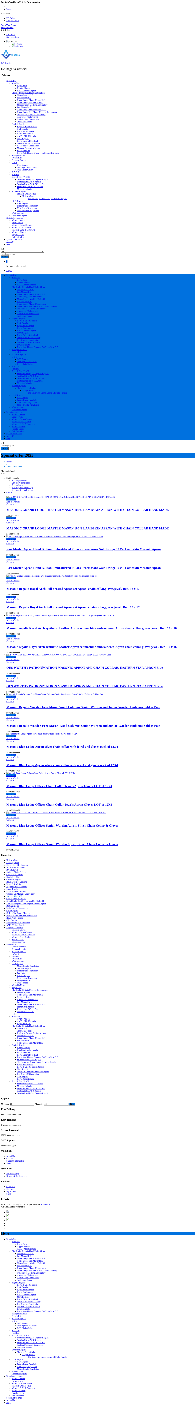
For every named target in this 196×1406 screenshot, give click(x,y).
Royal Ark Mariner (25, 134)
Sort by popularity (19, 480)
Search (5, 257)
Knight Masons (12, 860)
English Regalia (18, 1045)
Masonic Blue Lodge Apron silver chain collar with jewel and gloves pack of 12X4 (62, 746)
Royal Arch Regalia (25, 131)
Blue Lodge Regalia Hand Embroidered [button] (28, 93)
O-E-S (14, 1014)
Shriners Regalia (19, 949)
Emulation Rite (23, 150)
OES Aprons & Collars (27, 167)
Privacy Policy (12, 1174)
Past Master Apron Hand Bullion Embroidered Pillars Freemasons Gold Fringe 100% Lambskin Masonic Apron (83, 549)
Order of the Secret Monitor (28, 143)
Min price (5, 1104)
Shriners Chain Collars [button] (26, 194)
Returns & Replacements (16, 1176)
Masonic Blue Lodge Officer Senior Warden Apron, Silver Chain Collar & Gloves (62, 825)
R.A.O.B (15, 172)
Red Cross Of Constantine (28, 1074)
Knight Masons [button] (28, 196)
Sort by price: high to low (22, 490)
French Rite (17, 158)
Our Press (10, 1186)
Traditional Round (24, 122)
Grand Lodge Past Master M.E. (30, 995)
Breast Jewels (17, 222)
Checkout (10, 1189)
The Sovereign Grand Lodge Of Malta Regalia (47, 198)
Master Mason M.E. (25, 1011)
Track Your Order (8, 25)
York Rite (16, 1016)
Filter (72, 1104)
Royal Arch (22, 86)
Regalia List (11, 944)
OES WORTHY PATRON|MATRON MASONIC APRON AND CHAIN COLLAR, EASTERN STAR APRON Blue (84, 667)
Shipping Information (15, 1161)
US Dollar (10, 18)
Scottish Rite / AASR (21, 1081)
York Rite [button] (16, 83)
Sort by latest (17, 485)
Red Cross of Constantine (28, 146)
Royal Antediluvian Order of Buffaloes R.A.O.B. (38, 153)
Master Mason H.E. (25, 95)
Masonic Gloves (18, 232)
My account (11, 1191)
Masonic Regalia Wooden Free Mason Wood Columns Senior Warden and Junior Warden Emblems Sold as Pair (83, 707)
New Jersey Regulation (27, 208)
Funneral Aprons (19, 160)
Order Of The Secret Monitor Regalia (33, 1072)
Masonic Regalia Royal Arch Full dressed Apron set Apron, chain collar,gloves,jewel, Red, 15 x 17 (73, 588)
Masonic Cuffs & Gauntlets (23, 230)
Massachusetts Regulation (28, 210)
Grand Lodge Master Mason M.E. (31, 110)
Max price (39, 1104)
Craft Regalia (22, 129)
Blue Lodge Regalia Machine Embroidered (30, 990)
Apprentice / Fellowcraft (27, 117)
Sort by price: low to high (22, 487)
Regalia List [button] (11, 81)
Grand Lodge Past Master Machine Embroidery (37, 112)
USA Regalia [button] (17, 201)
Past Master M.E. (24, 107)
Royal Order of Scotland (27, 141)
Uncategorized (12, 862)
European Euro (12, 20)
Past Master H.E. (24, 98)
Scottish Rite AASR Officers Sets (31, 184)
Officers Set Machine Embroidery (31, 114)
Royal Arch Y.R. (24, 1023)
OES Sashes (22, 165)
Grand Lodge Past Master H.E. (30, 102)
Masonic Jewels (18, 220)
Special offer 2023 (14, 239)
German (19, 46)
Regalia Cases (18, 234)
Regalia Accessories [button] (14, 218)
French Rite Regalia (25, 1007)
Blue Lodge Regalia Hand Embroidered (28, 1026)
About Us (10, 242)
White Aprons (17, 213)
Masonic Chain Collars (21, 227)
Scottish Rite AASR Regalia (29, 182)
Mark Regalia (23, 138)
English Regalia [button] (18, 124)
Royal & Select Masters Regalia (30, 1067)
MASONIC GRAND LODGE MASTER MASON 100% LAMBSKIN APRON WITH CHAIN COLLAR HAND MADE (87, 510)
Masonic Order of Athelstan (28, 148)
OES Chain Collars (25, 170)
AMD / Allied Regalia (26, 90)
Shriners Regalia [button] (19, 191)
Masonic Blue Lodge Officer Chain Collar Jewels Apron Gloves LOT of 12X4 (59, 786)
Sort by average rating (21, 483)
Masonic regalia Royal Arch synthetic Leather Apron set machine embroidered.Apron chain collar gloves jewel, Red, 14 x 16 (91, 628)
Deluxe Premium (19, 947)
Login (8, 9)
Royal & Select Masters (27, 126)
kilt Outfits (45, 1204)
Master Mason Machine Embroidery (32, 105)
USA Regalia (22, 203)
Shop (8, 1163)
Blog (8, 244)
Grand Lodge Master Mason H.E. (31, 100)
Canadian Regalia (19, 215)
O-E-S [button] (14, 162)
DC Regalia (6, 63)
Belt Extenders (18, 237)
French (18, 44)
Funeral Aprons (23, 992)
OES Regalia (22, 983)
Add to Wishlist (12, 502)
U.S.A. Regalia (23, 975)
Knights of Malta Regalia (27, 1050)
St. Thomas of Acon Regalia (29, 1060)
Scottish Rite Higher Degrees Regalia (33, 179)
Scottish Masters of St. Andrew (30, 186)
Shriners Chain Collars (15, 872)
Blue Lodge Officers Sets (27, 1009)
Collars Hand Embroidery (28, 119)
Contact (9, 1158)
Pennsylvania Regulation (27, 206)
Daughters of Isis (24, 980)
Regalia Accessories (14, 927)
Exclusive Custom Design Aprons (31, 1033)
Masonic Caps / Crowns (22, 225)
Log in (9, 270)
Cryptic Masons (23, 88)
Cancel (9, 492)
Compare (10, 504)
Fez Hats (15, 174)
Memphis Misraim (19, 155)
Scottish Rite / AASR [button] (21, 177)
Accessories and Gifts (15, 867)
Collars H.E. (22, 1028)
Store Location (7, 27)
